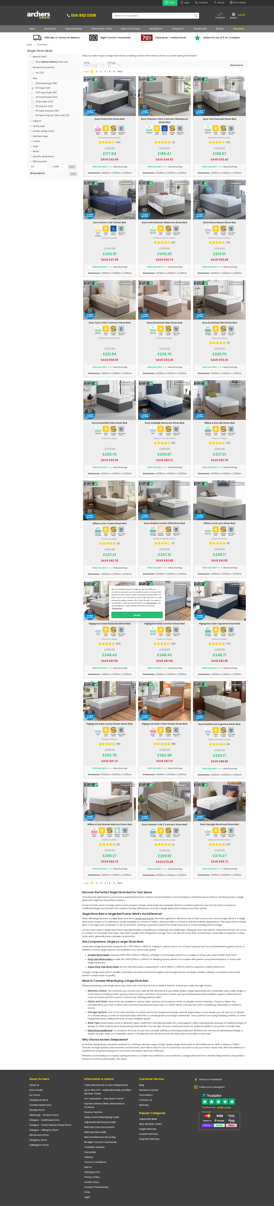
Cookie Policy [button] (151, 603)
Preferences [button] (117, 608)
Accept (137, 615)
